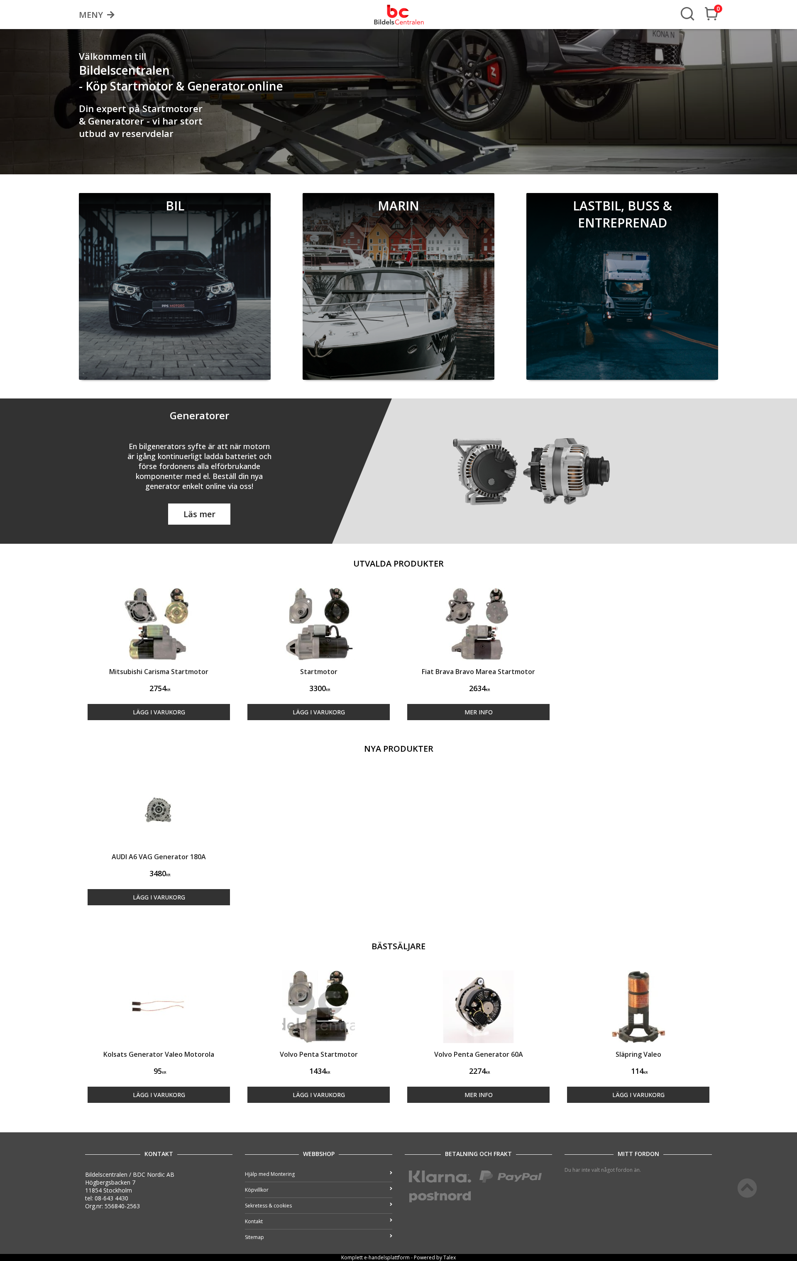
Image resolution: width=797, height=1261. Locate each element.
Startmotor (318, 671)
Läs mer (199, 514)
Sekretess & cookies (268, 1205)
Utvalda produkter (398, 563)
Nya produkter (398, 748)
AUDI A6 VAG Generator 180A (159, 856)
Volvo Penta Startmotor (319, 1054)
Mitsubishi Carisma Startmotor (158, 671)
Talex (449, 1257)
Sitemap (254, 1237)
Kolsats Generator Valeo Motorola (158, 1054)
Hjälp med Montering (270, 1174)
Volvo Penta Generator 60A (478, 1054)
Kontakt (254, 1221)
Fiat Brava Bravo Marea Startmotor (478, 671)
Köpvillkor (257, 1189)
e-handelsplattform (387, 1257)
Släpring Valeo (638, 1054)
